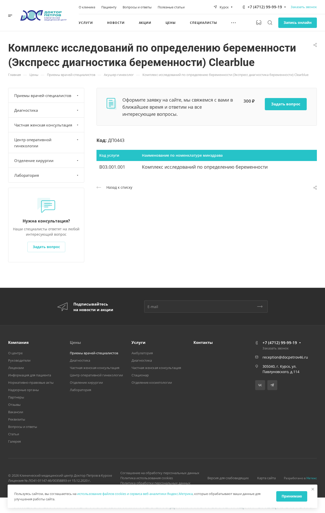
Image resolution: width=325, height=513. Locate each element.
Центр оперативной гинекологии (33, 142)
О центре (15, 353)
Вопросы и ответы (22, 426)
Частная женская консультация (43, 124)
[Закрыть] (312, 489)
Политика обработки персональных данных (155, 483)
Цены (75, 342)
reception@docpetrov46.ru (285, 357)
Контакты (203, 342)
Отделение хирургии (34, 160)
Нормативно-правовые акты (31, 382)
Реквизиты (16, 419)
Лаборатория (26, 175)
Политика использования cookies (146, 478)
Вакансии (15, 412)
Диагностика (26, 110)
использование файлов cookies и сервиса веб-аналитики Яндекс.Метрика (135, 493)
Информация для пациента (29, 375)
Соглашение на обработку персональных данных (159, 473)
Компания (18, 342)
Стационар (140, 375)
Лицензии (16, 367)
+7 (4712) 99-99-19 (265, 6)
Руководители (19, 360)
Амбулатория (142, 353)
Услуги (138, 342)
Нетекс (311, 478)
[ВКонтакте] (260, 385)
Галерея (14, 441)
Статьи (13, 434)
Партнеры (16, 397)
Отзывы (14, 404)
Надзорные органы (23, 390)
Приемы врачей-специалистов (42, 95)
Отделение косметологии (152, 382)
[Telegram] (272, 385)
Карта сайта (266, 478)
